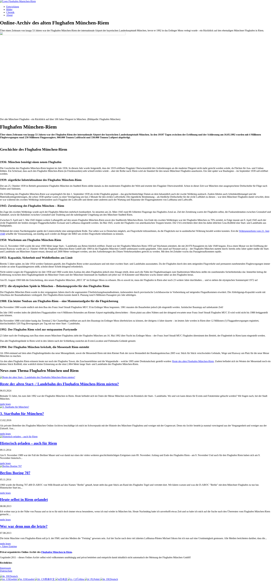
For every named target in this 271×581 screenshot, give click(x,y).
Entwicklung (12, 6)
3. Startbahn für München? (22, 414)
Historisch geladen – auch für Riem (28, 443)
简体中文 (50, 579)
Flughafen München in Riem (56, 552)
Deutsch (14, 576)
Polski (96, 579)
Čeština (81, 579)
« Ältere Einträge (8, 546)
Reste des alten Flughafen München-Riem (193, 361)
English (13, 579)
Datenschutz (6, 571)
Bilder (9, 9)
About (9, 15)
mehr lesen (5, 404)
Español (30, 579)
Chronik (10, 12)
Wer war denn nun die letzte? (24, 526)
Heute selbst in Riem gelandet (24, 499)
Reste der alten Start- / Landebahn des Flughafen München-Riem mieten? (59, 384)
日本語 (64, 579)
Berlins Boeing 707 (15, 473)
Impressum (5, 568)
